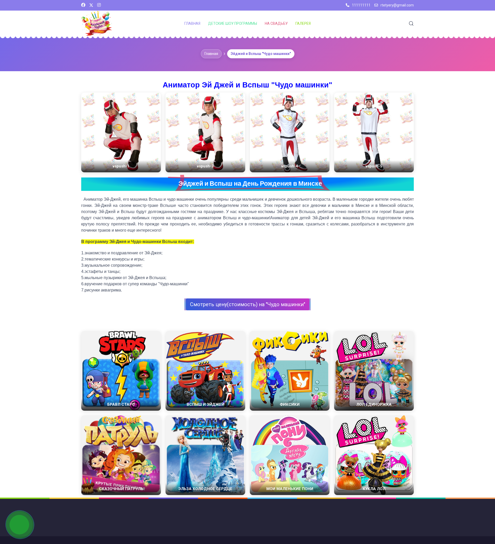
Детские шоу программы (232, 23)
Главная (192, 23)
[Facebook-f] (83, 5)
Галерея (303, 23)
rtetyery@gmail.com (397, 5)
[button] (411, 23)
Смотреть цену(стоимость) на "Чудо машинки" (247, 304)
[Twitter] (91, 5)
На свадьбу (276, 23)
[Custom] (99, 5)
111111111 (361, 5)
